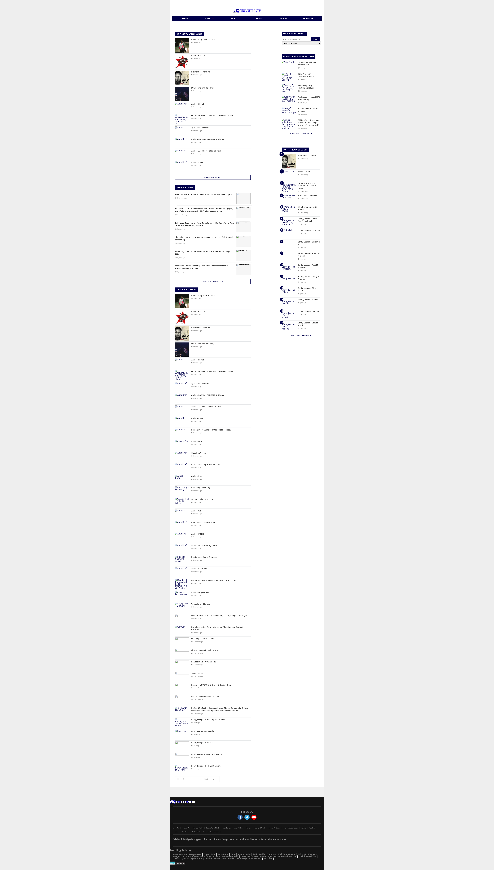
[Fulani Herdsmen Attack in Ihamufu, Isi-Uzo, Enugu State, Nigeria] (182, 619)
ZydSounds (196, 858)
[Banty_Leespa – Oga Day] (289, 315)
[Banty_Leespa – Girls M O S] (182, 746)
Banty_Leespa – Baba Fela (202, 731)
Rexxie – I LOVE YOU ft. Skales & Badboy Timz (211, 685)
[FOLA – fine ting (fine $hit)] (182, 94)
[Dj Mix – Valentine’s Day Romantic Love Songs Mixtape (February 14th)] (289, 124)
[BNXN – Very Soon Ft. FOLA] (182, 45)
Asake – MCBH (197, 534)
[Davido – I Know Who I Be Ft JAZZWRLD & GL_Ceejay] (182, 584)
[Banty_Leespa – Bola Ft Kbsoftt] (289, 326)
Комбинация (180, 854)
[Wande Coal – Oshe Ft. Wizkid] (182, 503)
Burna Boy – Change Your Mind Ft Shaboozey (211, 430)
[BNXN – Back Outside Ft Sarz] (182, 526)
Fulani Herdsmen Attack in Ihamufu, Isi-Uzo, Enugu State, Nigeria (219, 615)
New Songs (227, 828)
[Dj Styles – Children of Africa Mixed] (289, 66)
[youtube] (254, 817)
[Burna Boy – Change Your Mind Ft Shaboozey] (182, 433)
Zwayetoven (195, 854)
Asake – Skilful (197, 104)
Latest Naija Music (212, 828)
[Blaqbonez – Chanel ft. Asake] (182, 560)
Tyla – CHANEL (197, 673)
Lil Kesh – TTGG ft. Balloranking (205, 650)
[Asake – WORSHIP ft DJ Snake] (182, 549)
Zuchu (176, 858)
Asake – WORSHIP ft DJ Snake (204, 545)
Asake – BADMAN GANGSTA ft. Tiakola (207, 139)
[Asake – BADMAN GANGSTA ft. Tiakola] (182, 143)
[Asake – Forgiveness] (182, 596)
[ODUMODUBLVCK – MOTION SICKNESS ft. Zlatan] (182, 119)
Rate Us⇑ (185, 832)
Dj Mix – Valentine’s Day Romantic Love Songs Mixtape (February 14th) (308, 122)
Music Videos (238, 828)
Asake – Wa (196, 511)
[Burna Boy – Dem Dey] (182, 491)
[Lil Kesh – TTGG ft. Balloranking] (182, 654)
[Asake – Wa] (182, 514)
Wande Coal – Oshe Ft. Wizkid (204, 499)
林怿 (255, 854)
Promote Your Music (291, 828)
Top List (312, 828)
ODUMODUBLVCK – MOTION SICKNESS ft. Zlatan (212, 115)
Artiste (303, 828)
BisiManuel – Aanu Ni (200, 72)
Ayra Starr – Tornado (200, 127)
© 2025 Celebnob (198, 832)
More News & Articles (212, 281)
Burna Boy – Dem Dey (200, 487)
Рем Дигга (178, 856)
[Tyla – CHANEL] (182, 677)
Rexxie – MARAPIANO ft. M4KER (205, 696)
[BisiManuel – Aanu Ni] (182, 78)
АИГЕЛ (216, 856)
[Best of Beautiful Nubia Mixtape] (289, 112)
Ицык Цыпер (259, 856)
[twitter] (247, 817)
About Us (176, 828)
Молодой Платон (287, 856)
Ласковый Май (230, 856)
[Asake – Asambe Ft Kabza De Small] (182, 154)
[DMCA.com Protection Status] (247, 863)
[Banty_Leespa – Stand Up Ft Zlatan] (182, 758)
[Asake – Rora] (182, 479)
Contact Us (186, 828)
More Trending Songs (300, 335)
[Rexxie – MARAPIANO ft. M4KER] (182, 700)
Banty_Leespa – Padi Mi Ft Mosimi (206, 766)
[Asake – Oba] (182, 445)
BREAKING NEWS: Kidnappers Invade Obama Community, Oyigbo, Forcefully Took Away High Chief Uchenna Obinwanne (220, 709)
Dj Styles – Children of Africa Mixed (307, 63)
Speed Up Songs (274, 828)
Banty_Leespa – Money (308, 299)
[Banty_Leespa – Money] (289, 303)
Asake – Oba (196, 441)
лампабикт (255, 858)
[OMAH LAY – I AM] (182, 456)
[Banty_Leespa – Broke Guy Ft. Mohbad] (182, 723)
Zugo (206, 854)
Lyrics (248, 828)
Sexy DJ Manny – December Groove (306, 75)
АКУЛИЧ (268, 858)
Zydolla (208, 858)
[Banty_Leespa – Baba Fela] (182, 735)
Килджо (312, 854)
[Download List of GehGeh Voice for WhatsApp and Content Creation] (182, 630)
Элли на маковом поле (198, 856)
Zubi (213, 854)
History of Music (259, 828)
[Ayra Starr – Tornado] (182, 131)
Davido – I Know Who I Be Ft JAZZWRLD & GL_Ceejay (213, 580)
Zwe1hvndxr (228, 858)
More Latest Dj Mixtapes (300, 133)
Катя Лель (223, 854)
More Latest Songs (212, 177)
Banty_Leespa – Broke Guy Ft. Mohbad (208, 719)
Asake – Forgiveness (200, 592)
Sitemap (176, 832)
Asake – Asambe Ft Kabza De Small (206, 151)
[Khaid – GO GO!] (182, 61)
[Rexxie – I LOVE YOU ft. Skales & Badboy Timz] (182, 688)
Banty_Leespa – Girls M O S (203, 742)
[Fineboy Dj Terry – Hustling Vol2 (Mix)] (289, 89)
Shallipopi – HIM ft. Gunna (202, 638)
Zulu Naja (242, 858)
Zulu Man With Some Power (281, 854)
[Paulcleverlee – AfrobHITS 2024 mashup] (289, 100)
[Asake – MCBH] (182, 537)
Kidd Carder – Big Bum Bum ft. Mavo (207, 464)
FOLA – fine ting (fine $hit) (202, 88)
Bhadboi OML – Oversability (203, 662)
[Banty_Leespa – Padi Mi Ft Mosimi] (182, 769)
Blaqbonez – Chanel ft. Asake (204, 557)
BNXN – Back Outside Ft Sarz (203, 522)
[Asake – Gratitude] (182, 572)
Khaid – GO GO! (198, 55)
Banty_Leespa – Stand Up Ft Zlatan (206, 754)
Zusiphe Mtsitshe (307, 856)
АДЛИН (272, 856)
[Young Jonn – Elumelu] (182, 607)
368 (206, 779)
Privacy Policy (198, 828)
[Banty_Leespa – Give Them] (289, 291)
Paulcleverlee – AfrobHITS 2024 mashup (309, 98)
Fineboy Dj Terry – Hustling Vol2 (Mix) (306, 86)
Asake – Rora (196, 476)
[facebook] (240, 817)
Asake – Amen (197, 162)
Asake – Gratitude (199, 568)
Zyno (233, 854)
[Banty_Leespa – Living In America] (289, 280)
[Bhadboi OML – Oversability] (182, 665)
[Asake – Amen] (182, 166)
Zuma (217, 858)
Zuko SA (302, 854)
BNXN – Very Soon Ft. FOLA (203, 39)
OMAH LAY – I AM (198, 453)
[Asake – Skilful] (182, 107)
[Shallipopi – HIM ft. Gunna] (182, 642)
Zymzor (185, 858)
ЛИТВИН (245, 856)
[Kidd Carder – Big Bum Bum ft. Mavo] (182, 468)
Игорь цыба (244, 854)
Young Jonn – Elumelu (200, 604)
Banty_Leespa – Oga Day (308, 311)
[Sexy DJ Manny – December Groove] (289, 77)
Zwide (262, 854)
